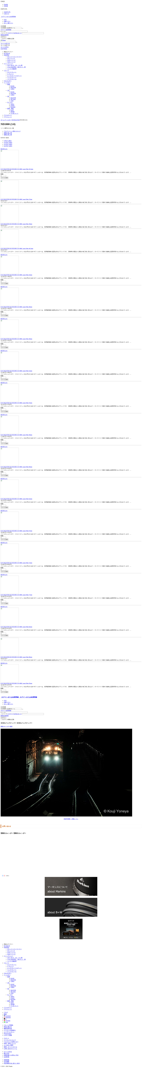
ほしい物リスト (8, 23)
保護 (8, 84)
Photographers (7, 1033)
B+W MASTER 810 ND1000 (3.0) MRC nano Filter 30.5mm (17, 169)
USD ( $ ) (6, 13)
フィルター (7, 82)
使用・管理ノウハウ (10, 1043)
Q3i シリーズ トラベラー (14, 56)
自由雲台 (6, 55)
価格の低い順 (8, 133)
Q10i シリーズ (11, 60)
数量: (2, 174)
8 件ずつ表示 (8, 140)
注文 (5, 19)
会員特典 (6, 1057)
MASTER (13, 87)
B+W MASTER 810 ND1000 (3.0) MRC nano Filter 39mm (16, 224)
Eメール (3, 31)
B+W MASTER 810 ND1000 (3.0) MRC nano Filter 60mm (16, 467)
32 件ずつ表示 (8, 144)
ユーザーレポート (9, 1032)
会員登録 (8, 29)
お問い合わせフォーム (10, 1048)
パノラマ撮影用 (11, 68)
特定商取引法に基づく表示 (12, 1063)
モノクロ (9, 102)
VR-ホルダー (8, 81)
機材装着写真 (8, 1028)
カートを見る (5, 47)
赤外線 (12, 111)
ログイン (3, 29)
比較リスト (7, 21)
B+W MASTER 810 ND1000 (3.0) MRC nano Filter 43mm (16, 275)
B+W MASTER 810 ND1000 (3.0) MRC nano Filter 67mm (16, 530)
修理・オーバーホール (10, 1047)
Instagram (8, 1017)
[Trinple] (3, 40)
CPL (8, 90)
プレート (6, 70)
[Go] (22, 28)
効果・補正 (10, 108)
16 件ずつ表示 (8, 142)
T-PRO (12, 89)
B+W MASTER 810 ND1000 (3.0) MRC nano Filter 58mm (16, 435)
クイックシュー (8, 63)
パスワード (4, 33)
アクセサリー (8, 115)
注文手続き (4, 48)
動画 (5, 1014)
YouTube (8, 1020)
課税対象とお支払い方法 (11, 1055)
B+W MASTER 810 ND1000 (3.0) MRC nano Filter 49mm (16, 339)
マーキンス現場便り (10, 1030)
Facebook (8, 1016)
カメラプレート (11, 72)
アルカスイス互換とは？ (11, 1041)
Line (7, 1022)
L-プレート (10, 74)
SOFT (12, 110)
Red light (13, 107)
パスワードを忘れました (14, 33)
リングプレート (11, 77)
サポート (6, 1038)
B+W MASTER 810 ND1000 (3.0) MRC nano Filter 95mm (16, 683)
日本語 (6, 6)
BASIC (12, 86)
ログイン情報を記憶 (8, 38)
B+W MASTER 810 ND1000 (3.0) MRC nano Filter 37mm (16, 199)
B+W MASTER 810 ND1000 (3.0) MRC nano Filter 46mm (16, 307)
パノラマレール (11, 79)
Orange (12, 105)
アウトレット (8, 117)
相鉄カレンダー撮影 (6, 726)
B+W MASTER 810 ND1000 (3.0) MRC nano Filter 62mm (16, 498)
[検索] (16, 42)
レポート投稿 (8, 1035)
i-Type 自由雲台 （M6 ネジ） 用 (16, 67)
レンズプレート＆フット (14, 75)
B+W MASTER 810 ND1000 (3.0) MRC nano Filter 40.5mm (17, 248)
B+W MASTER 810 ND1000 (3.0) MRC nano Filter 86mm (16, 657)
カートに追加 (4, 177)
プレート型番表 (8, 1025)
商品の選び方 (8, 1027)
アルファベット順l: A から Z (12, 131)
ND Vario (13, 99)
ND (8, 96)
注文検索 (3, 28)
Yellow (12, 104)
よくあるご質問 (8, 1045)
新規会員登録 (5, 35)
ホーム (3, 120)
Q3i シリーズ (11, 58)
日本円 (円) (7, 12)
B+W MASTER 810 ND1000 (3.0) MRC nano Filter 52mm (16, 371)
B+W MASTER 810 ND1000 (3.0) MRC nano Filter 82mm (16, 626)
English (6, 4)
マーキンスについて (10, 1040)
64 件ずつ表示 (8, 146)
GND (12, 100)
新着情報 (6, 1060)
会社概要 (6, 1061)
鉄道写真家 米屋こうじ (71, 819)
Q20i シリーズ (11, 62)
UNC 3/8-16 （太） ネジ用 (14, 65)
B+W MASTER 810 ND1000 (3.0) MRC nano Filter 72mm (16, 562)
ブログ (6, 1012)
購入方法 (6, 1053)
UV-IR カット (14, 113)
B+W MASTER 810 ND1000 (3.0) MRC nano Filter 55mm (16, 403)
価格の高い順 (8, 134)
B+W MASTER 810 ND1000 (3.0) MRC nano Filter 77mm (16, 594)
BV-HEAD (7, 53)
